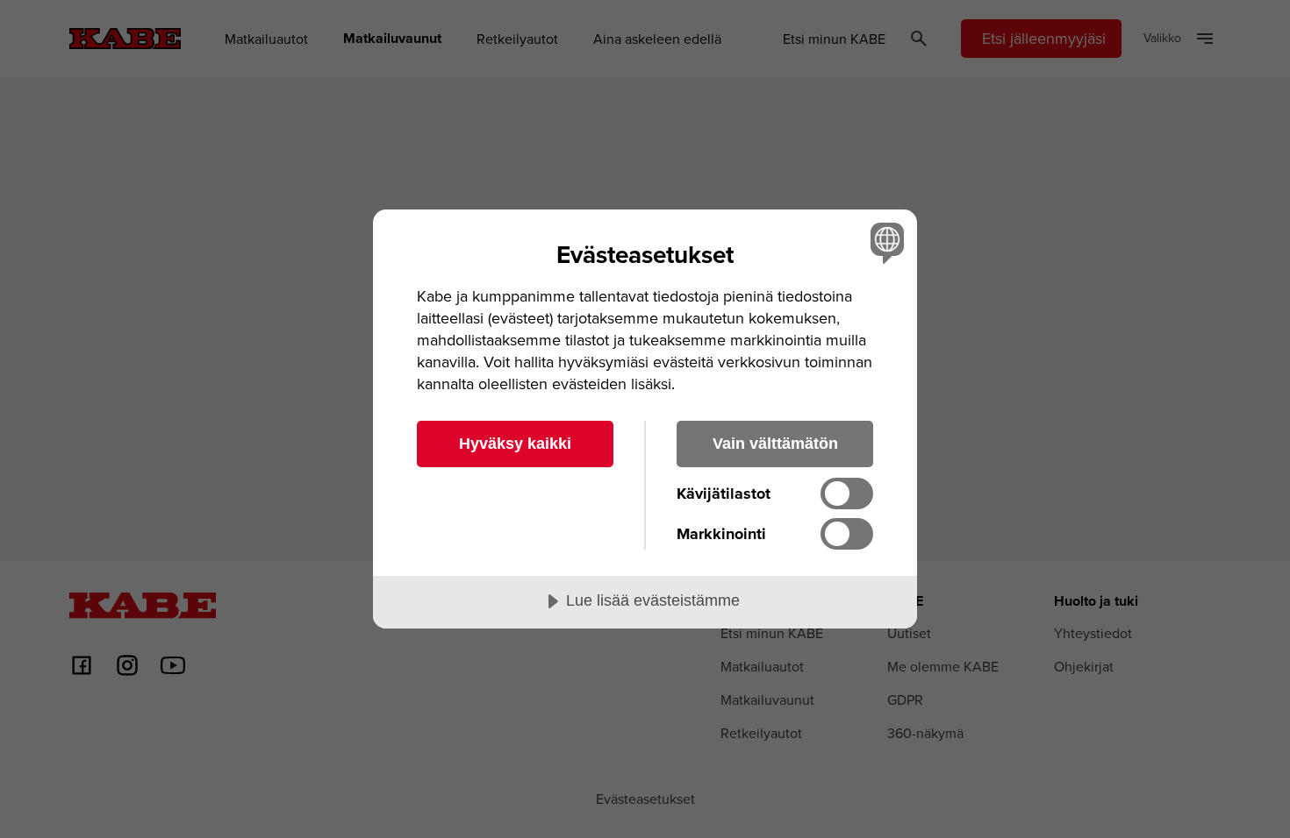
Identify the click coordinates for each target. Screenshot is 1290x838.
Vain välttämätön (775, 443)
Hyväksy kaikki (515, 443)
